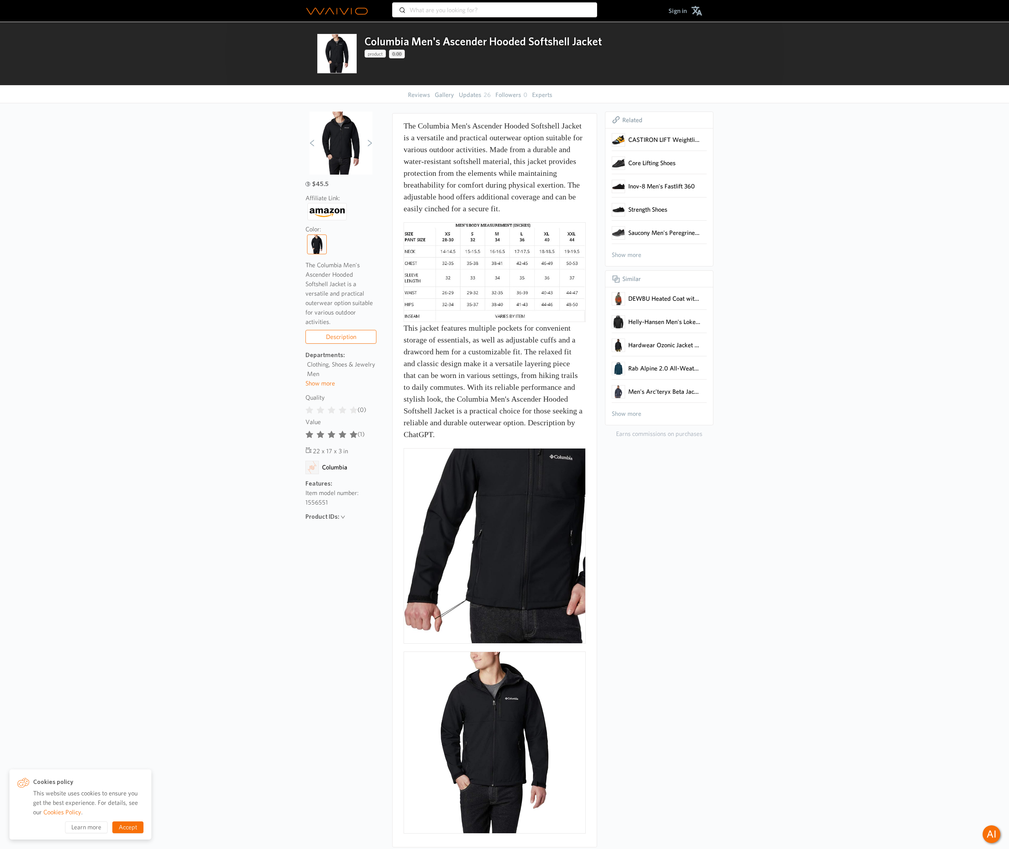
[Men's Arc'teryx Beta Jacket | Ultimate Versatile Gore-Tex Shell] (618, 391)
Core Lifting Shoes (652, 163)
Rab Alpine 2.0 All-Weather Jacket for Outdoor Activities (664, 368)
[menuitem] (677, 11)
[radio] (309, 408)
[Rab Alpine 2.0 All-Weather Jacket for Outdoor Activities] (618, 368)
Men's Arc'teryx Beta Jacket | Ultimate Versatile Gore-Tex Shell (664, 391)
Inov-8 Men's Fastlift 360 (661, 186)
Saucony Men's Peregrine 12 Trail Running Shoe (664, 233)
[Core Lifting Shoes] (618, 163)
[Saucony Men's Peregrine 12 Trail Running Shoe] (618, 233)
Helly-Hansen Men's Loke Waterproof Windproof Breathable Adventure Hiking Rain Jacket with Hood (664, 322)
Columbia (334, 467)
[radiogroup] (331, 408)
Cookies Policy (62, 812)
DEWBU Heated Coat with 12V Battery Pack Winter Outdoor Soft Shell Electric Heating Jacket (664, 298)
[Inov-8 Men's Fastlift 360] (618, 186)
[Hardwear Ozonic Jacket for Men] (618, 345)
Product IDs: (322, 516)
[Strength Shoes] (618, 209)
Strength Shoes (647, 209)
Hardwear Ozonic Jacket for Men (664, 345)
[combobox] (494, 6)
